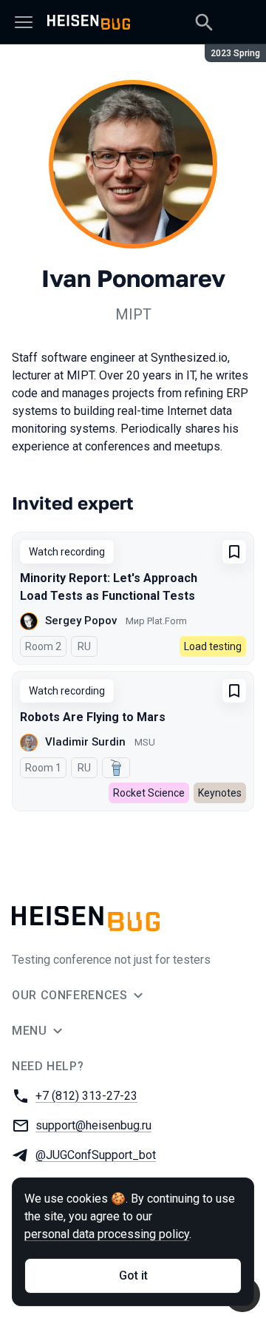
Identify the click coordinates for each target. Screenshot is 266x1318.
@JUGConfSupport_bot (95, 1155)
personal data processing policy (106, 1234)
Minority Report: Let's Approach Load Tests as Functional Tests (108, 587)
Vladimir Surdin (85, 742)
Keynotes (220, 793)
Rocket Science (149, 793)
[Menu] (23, 22)
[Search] (204, 22)
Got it (133, 1275)
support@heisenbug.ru (93, 1125)
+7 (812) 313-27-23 (86, 1096)
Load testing (213, 646)
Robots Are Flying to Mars (93, 717)
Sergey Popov (81, 620)
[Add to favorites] (234, 552)
